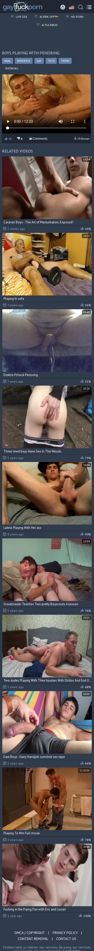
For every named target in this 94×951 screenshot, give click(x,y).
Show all (12, 68)
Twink (65, 61)
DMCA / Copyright (30, 932)
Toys (51, 61)
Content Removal (33, 938)
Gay (39, 61)
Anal (7, 61)
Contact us (66, 938)
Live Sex (21, 17)
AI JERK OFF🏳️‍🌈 (48, 17)
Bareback (23, 61)
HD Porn (76, 17)
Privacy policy (65, 932)
